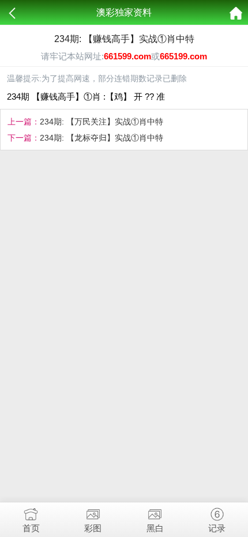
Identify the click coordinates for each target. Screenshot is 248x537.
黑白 (155, 528)
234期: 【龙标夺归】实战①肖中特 (101, 137)
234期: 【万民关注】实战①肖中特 (101, 121)
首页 (31, 528)
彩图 (93, 528)
